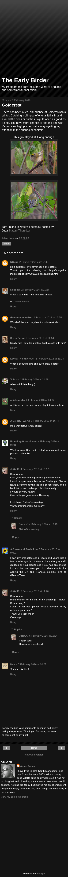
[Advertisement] (34, 39)
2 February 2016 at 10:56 (35, 289)
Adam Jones (27, 766)
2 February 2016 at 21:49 (34, 379)
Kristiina (15, 289)
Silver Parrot (17, 338)
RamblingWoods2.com (23, 441)
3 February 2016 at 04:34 (40, 400)
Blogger (40, 873)
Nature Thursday (19, 230)
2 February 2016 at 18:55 (47, 317)
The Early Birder (25, 80)
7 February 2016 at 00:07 (32, 664)
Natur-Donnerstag (29, 529)
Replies (18, 517)
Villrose (14, 379)
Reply (13, 278)
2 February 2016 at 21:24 (50, 358)
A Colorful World (20, 420)
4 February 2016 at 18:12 (35, 469)
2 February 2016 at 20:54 (40, 338)
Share (6, 244)
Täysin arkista (21, 301)
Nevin (13, 664)
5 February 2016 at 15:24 (43, 635)
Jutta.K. (15, 469)
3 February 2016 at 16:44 (45, 420)
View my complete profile (14, 796)
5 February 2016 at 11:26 (35, 591)
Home (34, 748)
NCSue (14, 261)
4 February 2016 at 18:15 (43, 524)
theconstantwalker (21, 317)
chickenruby (17, 400)
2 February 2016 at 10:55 (33, 261)
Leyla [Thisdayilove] (22, 358)
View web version (34, 754)
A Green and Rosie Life (24, 549)
